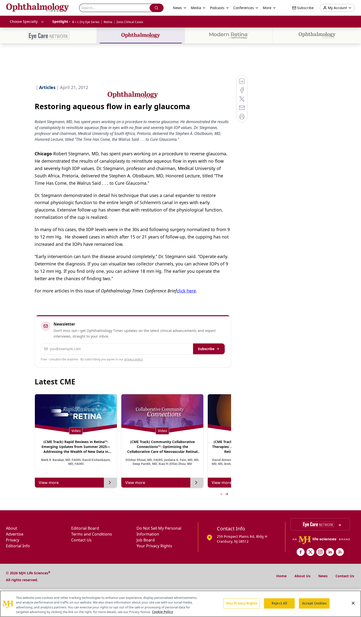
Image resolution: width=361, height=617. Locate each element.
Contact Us (81, 540)
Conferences (243, 7)
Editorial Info (18, 546)
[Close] (353, 603)
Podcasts (217, 7)
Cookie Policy (162, 612)
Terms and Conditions (91, 534)
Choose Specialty (24, 21)
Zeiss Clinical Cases (129, 22)
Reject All (279, 603)
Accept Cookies (314, 603)
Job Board (146, 540)
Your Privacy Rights (154, 546)
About (11, 528)
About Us (302, 576)
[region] (180, 604)
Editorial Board (85, 528)
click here (186, 291)
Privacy (12, 540)
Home (281, 576)
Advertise (14, 534)
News (323, 576)
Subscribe (206, 348)
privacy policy (133, 359)
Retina (108, 22)
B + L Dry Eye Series (85, 22)
